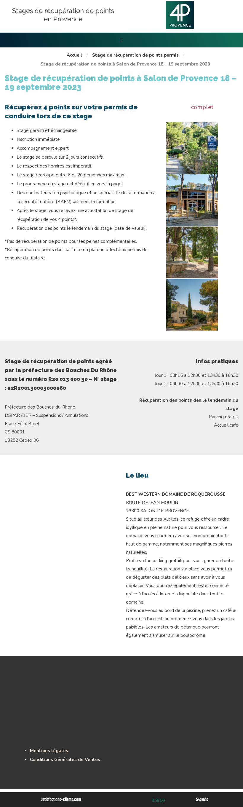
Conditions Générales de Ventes (65, 760)
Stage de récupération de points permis (135, 55)
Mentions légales (49, 751)
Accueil (74, 55)
